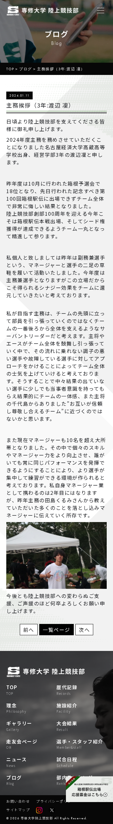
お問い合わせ (18, 801)
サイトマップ (18, 809)
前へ (28, 629)
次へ (84, 629)
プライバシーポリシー (55, 801)
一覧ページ (56, 629)
